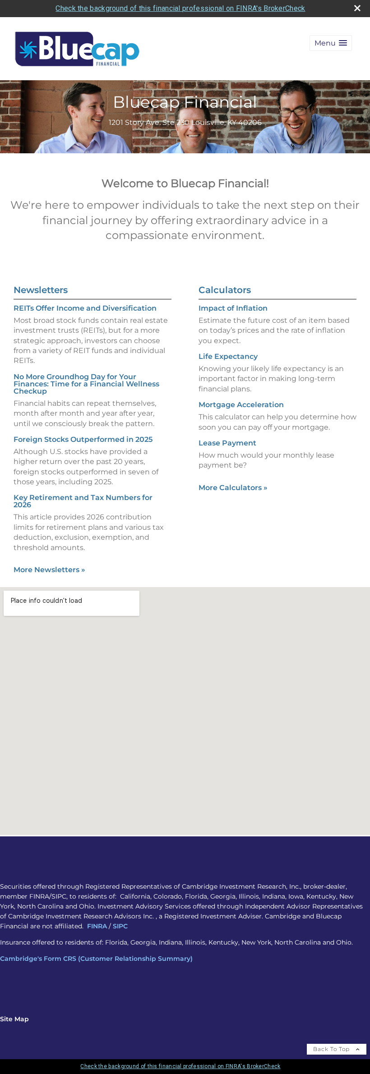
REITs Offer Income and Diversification (85, 308)
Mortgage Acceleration (241, 404)
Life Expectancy (228, 356)
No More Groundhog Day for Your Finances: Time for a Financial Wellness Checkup (86, 383)
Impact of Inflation (233, 308)
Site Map (14, 1019)
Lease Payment (227, 443)
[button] (331, 43)
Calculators (225, 290)
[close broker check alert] (357, 8)
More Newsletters (49, 569)
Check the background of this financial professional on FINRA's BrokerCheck (180, 8)
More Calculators (233, 487)
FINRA (97, 926)
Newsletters (41, 290)
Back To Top (332, 1049)
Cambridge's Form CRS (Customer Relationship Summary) (96, 959)
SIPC (120, 926)
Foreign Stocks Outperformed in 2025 (83, 439)
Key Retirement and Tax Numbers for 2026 (83, 501)
